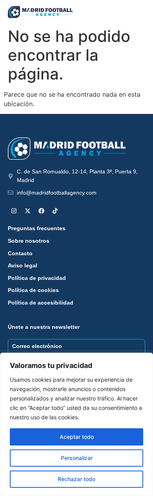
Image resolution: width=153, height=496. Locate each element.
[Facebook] (41, 210)
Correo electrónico (37, 346)
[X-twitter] (27, 210)
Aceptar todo (77, 436)
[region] (76, 424)
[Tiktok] (55, 210)
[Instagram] (14, 210)
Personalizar (77, 458)
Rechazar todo (76, 479)
